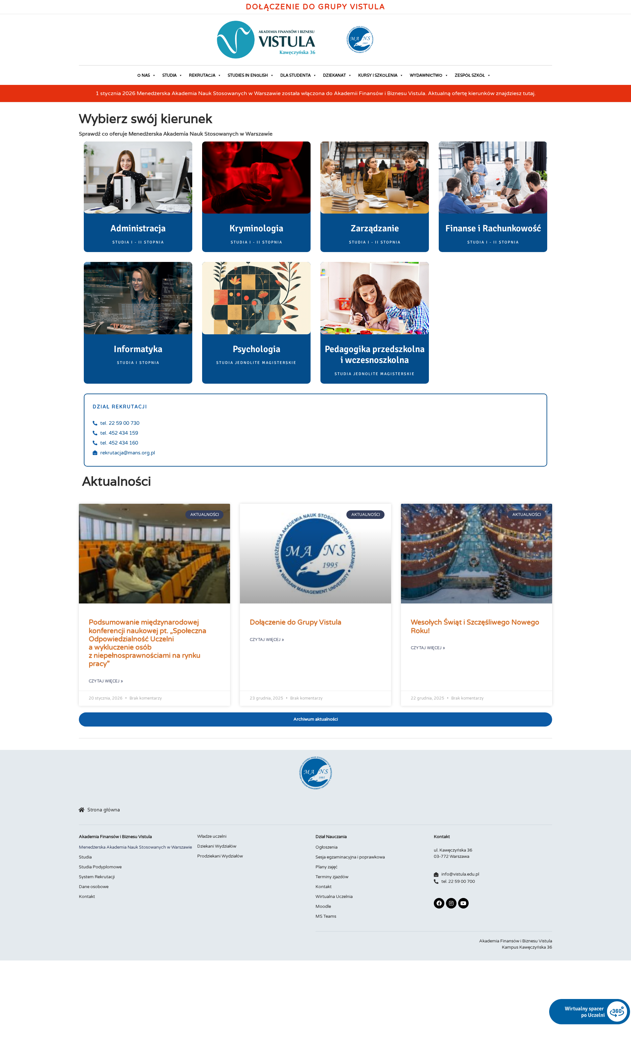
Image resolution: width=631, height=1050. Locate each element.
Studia (169, 75)
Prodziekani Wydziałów (220, 856)
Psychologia (256, 349)
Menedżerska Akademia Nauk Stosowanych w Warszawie (135, 847)
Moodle (323, 906)
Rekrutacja (202, 75)
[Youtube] (463, 903)
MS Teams (326, 916)
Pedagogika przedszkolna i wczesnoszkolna (375, 355)
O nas (143, 75)
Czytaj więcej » (106, 681)
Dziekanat (334, 75)
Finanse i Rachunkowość (493, 228)
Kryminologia (256, 228)
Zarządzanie (375, 228)
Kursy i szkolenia (377, 75)
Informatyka (138, 349)
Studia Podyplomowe (100, 867)
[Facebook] (439, 903)
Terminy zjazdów (332, 877)
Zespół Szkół (470, 75)
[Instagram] (451, 903)
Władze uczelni (211, 836)
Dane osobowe (93, 886)
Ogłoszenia (327, 847)
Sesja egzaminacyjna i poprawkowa (350, 857)
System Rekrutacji (97, 877)
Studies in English (248, 75)
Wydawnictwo (426, 75)
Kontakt (87, 896)
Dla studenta (295, 75)
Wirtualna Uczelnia (334, 896)
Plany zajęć (327, 867)
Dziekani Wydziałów (216, 846)
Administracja (138, 228)
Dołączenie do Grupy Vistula (315, 7)
